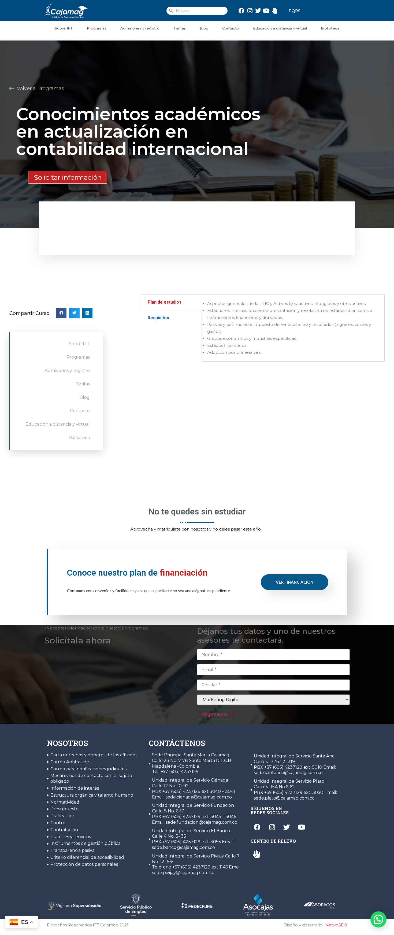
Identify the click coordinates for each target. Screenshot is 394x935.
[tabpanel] (293, 328)
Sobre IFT (64, 28)
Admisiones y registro (139, 28)
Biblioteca (330, 28)
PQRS (294, 10)
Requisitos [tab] (158, 317)
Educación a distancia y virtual (280, 28)
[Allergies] (274, 10)
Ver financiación (294, 582)
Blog (204, 28)
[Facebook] (241, 10)
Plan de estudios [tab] (164, 302)
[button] (61, 313)
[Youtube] (266, 10)
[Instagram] (250, 10)
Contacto (230, 28)
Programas (96, 28)
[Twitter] (258, 10)
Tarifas (179, 28)
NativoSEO (336, 924)
